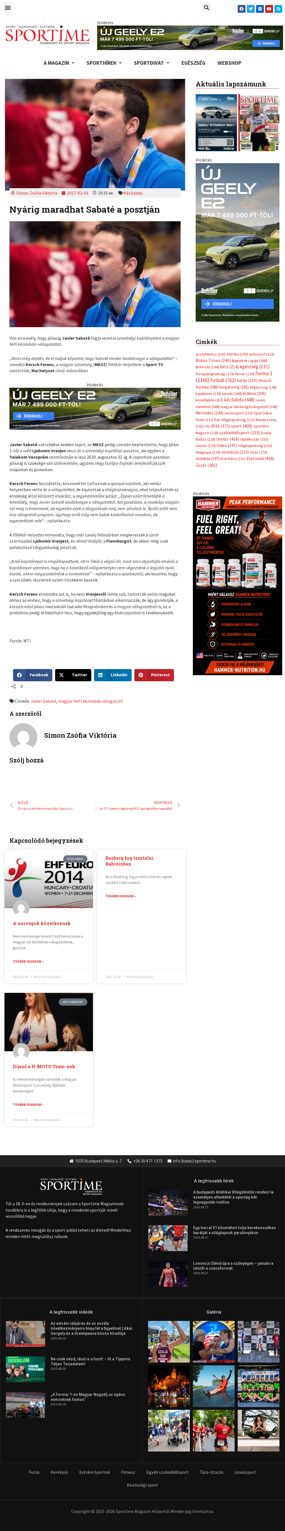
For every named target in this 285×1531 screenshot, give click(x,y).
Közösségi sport (142, 1485)
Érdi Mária (232, 458)
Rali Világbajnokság (234, 419)
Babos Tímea (213, 360)
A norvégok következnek (42, 923)
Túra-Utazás (211, 1472)
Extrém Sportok (94, 1472)
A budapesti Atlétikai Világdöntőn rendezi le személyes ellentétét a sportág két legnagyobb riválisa (233, 1197)
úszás (206, 465)
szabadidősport (239, 432)
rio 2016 (217, 426)
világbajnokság (255, 445)
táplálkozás (254, 439)
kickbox (254, 393)
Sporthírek (101, 62)
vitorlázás (235, 452)
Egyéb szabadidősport (167, 1472)
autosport (261, 354)
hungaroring (233, 387)
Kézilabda (133, 193)
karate (232, 393)
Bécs (229, 366)
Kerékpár (59, 1472)
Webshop (229, 62)
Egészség (193, 62)
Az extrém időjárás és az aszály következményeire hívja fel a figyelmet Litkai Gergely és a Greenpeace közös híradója (91, 1328)
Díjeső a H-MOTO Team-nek (44, 1066)
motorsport (238, 413)
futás (247, 380)
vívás (258, 452)
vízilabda (208, 458)
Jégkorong (263, 387)
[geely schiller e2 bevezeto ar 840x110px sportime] (190, 37)
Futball (223, 380)
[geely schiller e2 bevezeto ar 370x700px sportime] (237, 241)
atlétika (237, 354)
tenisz (227, 439)
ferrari (244, 373)
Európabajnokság (215, 373)
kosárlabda (209, 399)
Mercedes (209, 413)
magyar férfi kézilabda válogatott (90, 701)
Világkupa (208, 452)
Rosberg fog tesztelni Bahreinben (129, 861)
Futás (34, 1472)
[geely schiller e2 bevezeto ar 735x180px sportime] (94, 408)
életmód (260, 458)
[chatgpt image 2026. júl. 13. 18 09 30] (237, 585)
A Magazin (56, 62)
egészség (255, 367)
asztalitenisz (211, 354)
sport (242, 426)
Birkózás (207, 366)
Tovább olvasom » (28, 961)
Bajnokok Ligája (249, 360)
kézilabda (239, 400)
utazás (206, 445)
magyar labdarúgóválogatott (248, 406)
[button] (7, 7)
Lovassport (245, 1472)
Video (227, 445)
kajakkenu (208, 393)
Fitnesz (128, 1472)
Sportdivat (149, 62)
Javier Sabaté (43, 701)
